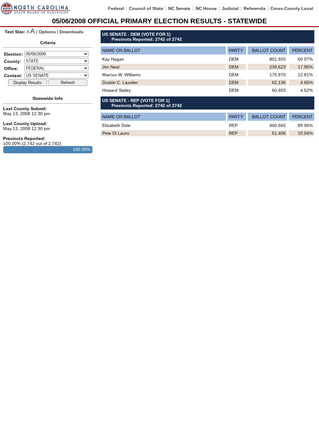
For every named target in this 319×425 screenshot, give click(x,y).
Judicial (230, 8)
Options (47, 31)
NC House (206, 8)
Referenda (254, 8)
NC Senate (179, 8)
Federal (116, 8)
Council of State (146, 8)
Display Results (27, 82)
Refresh (68, 82)
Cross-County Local (291, 8)
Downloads (71, 31)
